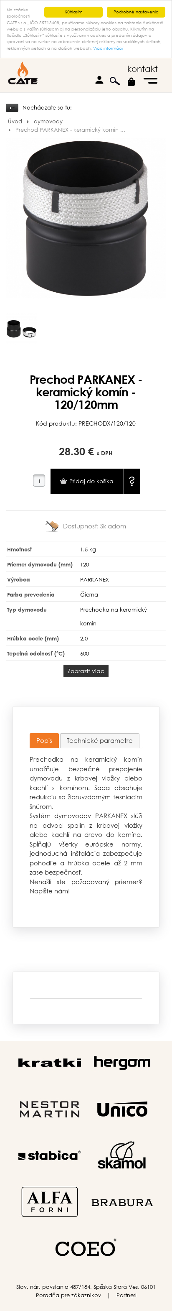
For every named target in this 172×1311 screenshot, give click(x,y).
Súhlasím (73, 12)
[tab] (44, 741)
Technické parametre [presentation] (100, 740)
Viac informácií (108, 48)
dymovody (48, 121)
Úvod (15, 121)
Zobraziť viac (86, 671)
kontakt (142, 69)
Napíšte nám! (50, 891)
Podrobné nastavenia (136, 12)
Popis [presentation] (44, 740)
